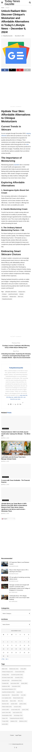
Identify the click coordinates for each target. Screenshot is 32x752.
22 (28, 649)
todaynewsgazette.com (17, 744)
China (23, 668)
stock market (17, 712)
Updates (14, 721)
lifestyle (21, 294)
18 (11, 649)
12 (16, 645)
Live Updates (6, 697)
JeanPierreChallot (13, 294)
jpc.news (18, 399)
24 (7, 652)
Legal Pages (18, 735)
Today (5, 718)
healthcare (6, 686)
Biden (4, 668)
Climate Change (7, 671)
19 (16, 649)
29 (28, 652)
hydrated (16, 164)
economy (19, 677)
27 (20, 652)
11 (11, 645)
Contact (12, 735)
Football (5, 683)
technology (18, 715)
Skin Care (20, 296)
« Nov (3, 659)
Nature (5, 700)
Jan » (7, 659)
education (5, 680)
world (5, 724)
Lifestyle (7, 7)
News (13, 700)
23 (3, 652)
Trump (5, 721)
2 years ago (13, 592)
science (5, 709)
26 (16, 652)
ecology (5, 674)
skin (27, 144)
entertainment (16, 680)
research (17, 706)
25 (11, 652)
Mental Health (18, 697)
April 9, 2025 (5, 438)
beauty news (22, 291)
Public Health (7, 706)
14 (24, 645)
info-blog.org (9, 397)
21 (24, 649)
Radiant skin (13, 296)
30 (3, 656)
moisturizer (5, 296)
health (24, 683)
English (5, 518)
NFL (20, 700)
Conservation (19, 671)
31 (7, 656)
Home (2, 7)
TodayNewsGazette (7, 35)
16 (3, 649)
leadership (6, 695)
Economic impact (7, 677)
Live (23, 695)
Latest (19, 692)
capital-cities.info (18, 397)
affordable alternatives (11, 291)
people (14, 703)
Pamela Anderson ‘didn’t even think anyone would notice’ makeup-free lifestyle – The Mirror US (15, 433)
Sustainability (7, 715)
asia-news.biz (23, 395)
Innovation (16, 686)
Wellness (23, 721)
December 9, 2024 (19, 35)
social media (15, 709)
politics (23, 703)
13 (20, 645)
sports (25, 709)
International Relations (9, 689)
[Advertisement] (16, 89)
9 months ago (14, 566)
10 (7, 645)
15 (28, 645)
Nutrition (5, 703)
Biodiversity (14, 668)
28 (24, 652)
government (15, 683)
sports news (6, 712)
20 (20, 649)
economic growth (17, 674)
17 (7, 649)
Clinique (4, 294)
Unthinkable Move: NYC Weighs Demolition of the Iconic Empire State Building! (19, 597)
